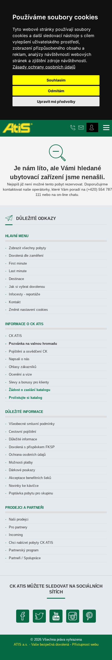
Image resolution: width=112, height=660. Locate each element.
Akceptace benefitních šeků (30, 478)
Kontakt (15, 302)
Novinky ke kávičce (24, 486)
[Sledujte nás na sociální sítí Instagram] (72, 617)
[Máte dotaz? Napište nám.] (81, 127)
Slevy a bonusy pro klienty (29, 382)
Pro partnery (18, 527)
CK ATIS (15, 336)
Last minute (18, 271)
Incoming (16, 535)
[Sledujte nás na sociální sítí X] (39, 617)
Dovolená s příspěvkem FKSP (32, 447)
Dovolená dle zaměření (26, 256)
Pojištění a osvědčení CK (28, 351)
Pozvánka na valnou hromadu (33, 344)
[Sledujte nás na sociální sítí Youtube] (56, 617)
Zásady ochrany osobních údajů (44, 66)
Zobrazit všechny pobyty (27, 248)
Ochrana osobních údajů (27, 455)
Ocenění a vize (20, 374)
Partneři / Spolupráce (25, 558)
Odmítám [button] (56, 91)
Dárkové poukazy (22, 470)
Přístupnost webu (85, 644)
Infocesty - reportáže (24, 294)
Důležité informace (23, 439)
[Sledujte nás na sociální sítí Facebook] (22, 617)
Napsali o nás (19, 359)
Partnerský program (24, 550)
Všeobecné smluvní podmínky (32, 424)
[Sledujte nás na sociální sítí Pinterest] (89, 617)
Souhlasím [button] (56, 80)
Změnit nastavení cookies (28, 310)
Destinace (16, 279)
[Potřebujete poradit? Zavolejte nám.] (73, 127)
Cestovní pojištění (22, 432)
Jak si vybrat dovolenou (27, 287)
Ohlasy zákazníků (22, 367)
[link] (44, 66)
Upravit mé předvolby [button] (56, 101)
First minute (18, 263)
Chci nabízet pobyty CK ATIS (31, 543)
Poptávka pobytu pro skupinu (31, 493)
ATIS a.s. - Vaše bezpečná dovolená (41, 644)
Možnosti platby (21, 462)
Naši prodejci (18, 519)
